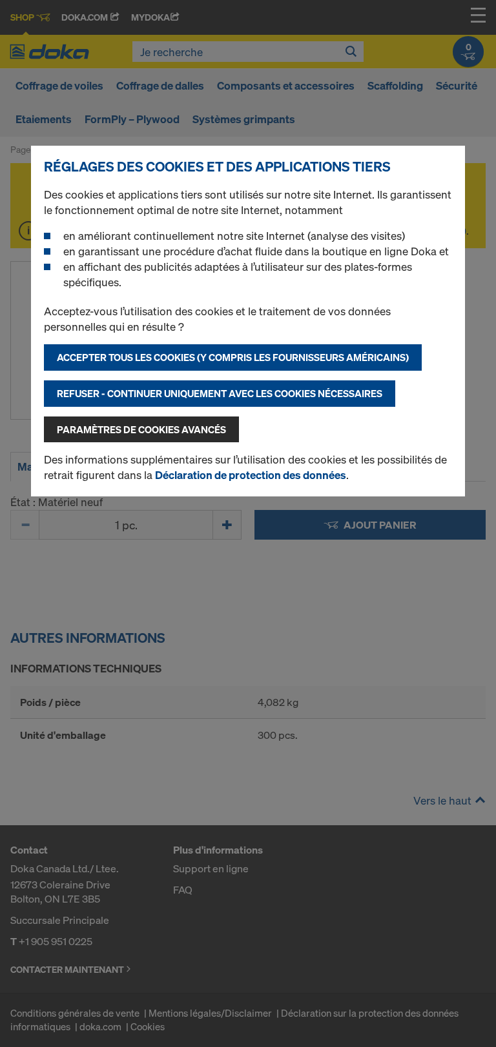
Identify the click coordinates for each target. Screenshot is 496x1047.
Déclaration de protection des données (250, 474)
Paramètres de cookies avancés (141, 429)
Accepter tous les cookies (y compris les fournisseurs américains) (233, 357)
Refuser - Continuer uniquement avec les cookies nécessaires (219, 393)
